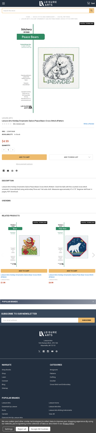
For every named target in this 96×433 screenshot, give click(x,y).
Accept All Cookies (39, 429)
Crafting (53, 377)
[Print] (12, 170)
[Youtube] (52, 351)
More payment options (24, 164)
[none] (48, 68)
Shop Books (6, 370)
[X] (39, 351)
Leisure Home (54, 403)
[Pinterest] (16, 170)
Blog (3, 384)
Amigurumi (54, 370)
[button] (71, 157)
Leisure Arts (6, 403)
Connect (5, 381)
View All (52, 414)
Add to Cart (24, 271)
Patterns (53, 373)
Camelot (5, 414)
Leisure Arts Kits (55, 407)
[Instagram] (48, 351)
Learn (4, 377)
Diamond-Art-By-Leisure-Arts (12, 418)
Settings (9, 429)
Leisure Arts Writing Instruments (60, 410)
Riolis (4, 410)
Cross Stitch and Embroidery (60, 384)
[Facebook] (4, 170)
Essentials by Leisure (9, 407)
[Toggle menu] (3, 3)
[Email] (8, 170)
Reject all (22, 429)
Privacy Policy (68, 423)
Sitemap (5, 388)
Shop (4, 373)
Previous (2, 255)
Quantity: (6, 145)
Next (93, 255)
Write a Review (89, 124)
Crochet (53, 381)
